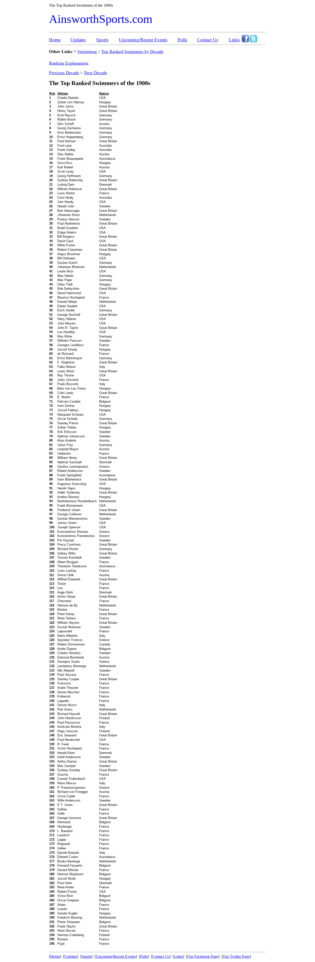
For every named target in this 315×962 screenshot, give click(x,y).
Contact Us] (161, 956)
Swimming (87, 51)
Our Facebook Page (202, 956)
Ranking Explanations (68, 63)
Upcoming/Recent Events (143, 39)
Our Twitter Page (236, 956)
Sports (102, 39)
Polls (182, 39)
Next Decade (95, 72)
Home (55, 39)
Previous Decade (64, 72)
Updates (78, 39)
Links (234, 39)
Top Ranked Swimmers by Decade (132, 51)
